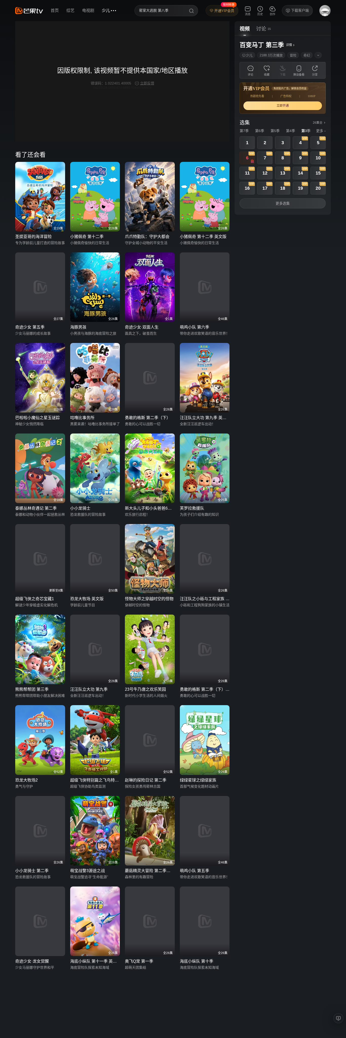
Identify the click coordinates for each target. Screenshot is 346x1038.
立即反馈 (147, 83)
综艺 (70, 10)
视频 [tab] (245, 29)
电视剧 (88, 10)
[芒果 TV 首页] (29, 10)
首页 (55, 10)
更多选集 (283, 203)
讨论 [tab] (261, 29)
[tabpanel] (283, 125)
